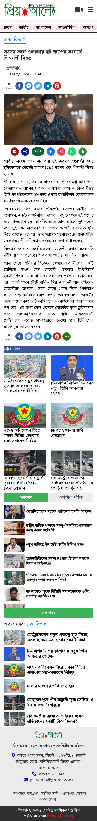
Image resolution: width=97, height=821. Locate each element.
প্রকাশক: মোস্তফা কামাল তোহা (62, 796)
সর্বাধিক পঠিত (71, 497)
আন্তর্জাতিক (67, 27)
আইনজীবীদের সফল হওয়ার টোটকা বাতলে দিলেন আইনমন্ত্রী (57, 561)
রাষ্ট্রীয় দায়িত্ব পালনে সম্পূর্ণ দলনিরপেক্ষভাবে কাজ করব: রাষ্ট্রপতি (59, 528)
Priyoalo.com (60, 816)
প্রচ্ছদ (7, 27)
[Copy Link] (82, 151)
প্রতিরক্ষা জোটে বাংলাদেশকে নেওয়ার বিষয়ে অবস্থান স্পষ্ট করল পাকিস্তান (59, 577)
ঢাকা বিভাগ (15, 39)
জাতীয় (23, 27)
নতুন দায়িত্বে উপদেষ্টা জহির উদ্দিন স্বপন (55, 544)
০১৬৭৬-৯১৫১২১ (50, 774)
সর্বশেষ (26, 497)
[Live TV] (81, 11)
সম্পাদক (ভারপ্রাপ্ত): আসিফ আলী (36, 794)
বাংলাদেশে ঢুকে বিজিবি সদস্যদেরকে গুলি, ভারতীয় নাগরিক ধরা (58, 594)
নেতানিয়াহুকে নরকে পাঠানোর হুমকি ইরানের (58, 512)
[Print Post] (15, 151)
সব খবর (49, 612)
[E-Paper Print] (25, 151)
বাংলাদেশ (43, 27)
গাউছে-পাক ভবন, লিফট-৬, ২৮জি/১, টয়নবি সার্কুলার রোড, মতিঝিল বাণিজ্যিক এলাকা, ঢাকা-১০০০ (50, 762)
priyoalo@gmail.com (50, 780)
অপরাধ (88, 27)
